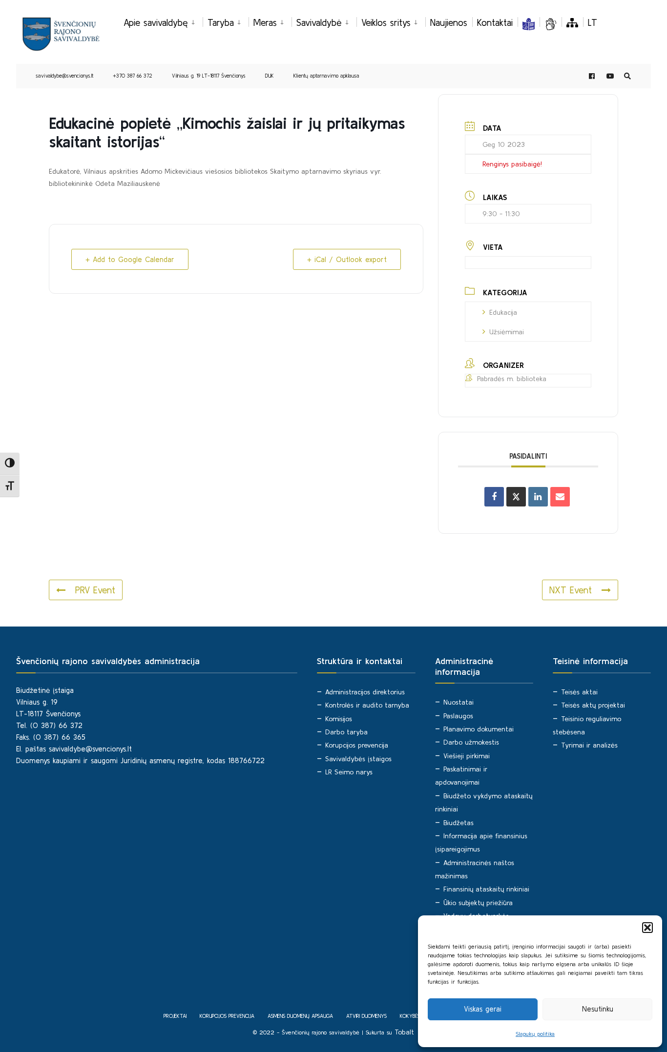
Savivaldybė (319, 22)
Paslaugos (458, 716)
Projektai (175, 1016)
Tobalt (404, 1032)
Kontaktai (495, 22)
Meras (265, 22)
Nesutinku (597, 1009)
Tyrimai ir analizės (589, 745)
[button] (647, 927)
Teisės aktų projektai (593, 705)
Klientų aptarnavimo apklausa (326, 76)
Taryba (221, 22)
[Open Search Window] (627, 76)
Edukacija (503, 312)
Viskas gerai (482, 1009)
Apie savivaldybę (156, 22)
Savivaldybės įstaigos (358, 759)
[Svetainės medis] (572, 22)
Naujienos (448, 22)
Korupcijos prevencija (356, 745)
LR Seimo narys (349, 772)
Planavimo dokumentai (478, 729)
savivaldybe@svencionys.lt (64, 76)
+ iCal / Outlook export (347, 259)
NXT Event (570, 590)
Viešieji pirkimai (466, 756)
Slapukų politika (535, 1034)
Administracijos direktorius (365, 692)
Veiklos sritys (386, 22)
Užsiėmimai (506, 332)
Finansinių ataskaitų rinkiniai (486, 889)
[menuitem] (163, 21)
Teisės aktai (579, 692)
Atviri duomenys (366, 1016)
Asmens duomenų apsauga (300, 1016)
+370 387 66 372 (132, 76)
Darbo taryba (346, 732)
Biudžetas (458, 823)
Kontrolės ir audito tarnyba (367, 705)
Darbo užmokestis (471, 742)
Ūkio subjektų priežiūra (478, 903)
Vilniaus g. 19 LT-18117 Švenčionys (209, 76)
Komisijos (338, 719)
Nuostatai (458, 702)
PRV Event (95, 590)
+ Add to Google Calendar (129, 259)
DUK (269, 76)
